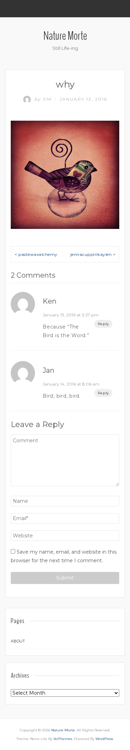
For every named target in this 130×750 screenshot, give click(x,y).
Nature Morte (65, 36)
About (18, 641)
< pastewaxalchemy (36, 254)
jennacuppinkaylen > (93, 254)
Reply (103, 324)
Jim (43, 99)
